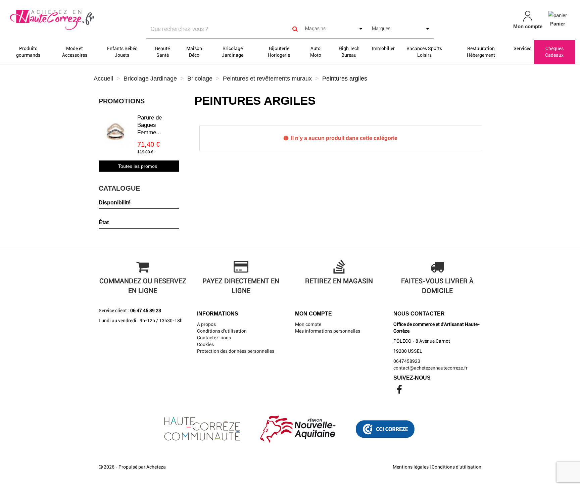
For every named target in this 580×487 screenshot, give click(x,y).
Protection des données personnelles (235, 351)
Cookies (205, 344)
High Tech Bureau (349, 52)
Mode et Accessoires (74, 52)
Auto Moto (315, 52)
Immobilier (383, 48)
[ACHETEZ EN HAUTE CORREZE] (100, 20)
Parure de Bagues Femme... (149, 125)
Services (522, 48)
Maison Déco (194, 52)
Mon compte (308, 324)
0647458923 (406, 361)
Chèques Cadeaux (554, 52)
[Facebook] (399, 391)
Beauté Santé (162, 52)
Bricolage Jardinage (232, 52)
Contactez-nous (214, 337)
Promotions (122, 101)
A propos (206, 324)
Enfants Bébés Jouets (122, 52)
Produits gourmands (28, 52)
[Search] (295, 29)
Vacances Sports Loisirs (424, 52)
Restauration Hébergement (481, 52)
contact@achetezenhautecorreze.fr (430, 368)
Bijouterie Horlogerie (279, 52)
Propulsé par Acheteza (142, 467)
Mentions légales (411, 467)
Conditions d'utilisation (222, 331)
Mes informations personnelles (327, 331)
